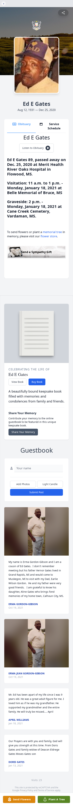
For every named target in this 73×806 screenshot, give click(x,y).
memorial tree (52, 232)
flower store (49, 236)
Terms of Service (46, 790)
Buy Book (37, 382)
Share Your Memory (23, 432)
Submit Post (36, 492)
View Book (17, 382)
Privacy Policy (26, 790)
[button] (36, 531)
